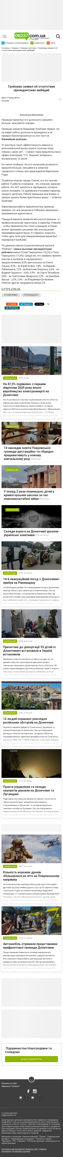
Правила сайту (32, 1149)
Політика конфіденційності (13, 1149)
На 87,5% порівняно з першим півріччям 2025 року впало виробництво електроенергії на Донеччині (26, 389)
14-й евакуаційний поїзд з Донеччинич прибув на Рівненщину (31, 580)
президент (31, 295)
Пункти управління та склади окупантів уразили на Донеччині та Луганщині (28, 790)
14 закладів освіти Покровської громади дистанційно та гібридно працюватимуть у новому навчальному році (29, 453)
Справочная (50, 828)
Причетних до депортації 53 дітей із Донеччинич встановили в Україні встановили (29, 650)
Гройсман (10, 295)
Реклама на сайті (9, 1083)
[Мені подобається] (60, 99)
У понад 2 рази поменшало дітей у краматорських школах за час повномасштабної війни (29, 495)
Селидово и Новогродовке (21, 828)
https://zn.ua (11, 289)
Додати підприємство (31, 1059)
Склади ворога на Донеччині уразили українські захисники (31, 533)
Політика (5, 101)
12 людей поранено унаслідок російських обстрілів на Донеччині (28, 720)
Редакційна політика (21, 1151)
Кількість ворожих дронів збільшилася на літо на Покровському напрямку (31, 875)
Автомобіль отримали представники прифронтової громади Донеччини (30, 945)
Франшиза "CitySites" (11, 1086)
